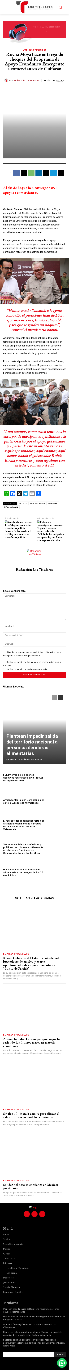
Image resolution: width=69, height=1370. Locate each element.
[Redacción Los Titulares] (6, 80)
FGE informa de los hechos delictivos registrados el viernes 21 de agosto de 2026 (23, 777)
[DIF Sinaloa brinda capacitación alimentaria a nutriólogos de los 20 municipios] (56, 872)
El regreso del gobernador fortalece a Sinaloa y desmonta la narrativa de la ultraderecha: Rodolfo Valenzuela (23, 825)
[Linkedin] (38, 173)
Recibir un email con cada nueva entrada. (26, 669)
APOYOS (23, 503)
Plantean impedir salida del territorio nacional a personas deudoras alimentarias (32, 744)
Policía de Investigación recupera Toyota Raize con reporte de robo (50, 537)
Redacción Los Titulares (26, 80)
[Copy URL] (61, 173)
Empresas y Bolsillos (35, 49)
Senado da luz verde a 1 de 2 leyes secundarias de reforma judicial (18, 534)
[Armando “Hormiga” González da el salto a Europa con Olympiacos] (56, 801)
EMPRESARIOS (37, 503)
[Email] (46, 173)
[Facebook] (16, 173)
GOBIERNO (52, 503)
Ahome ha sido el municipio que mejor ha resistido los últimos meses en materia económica (31, 1042)
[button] (62, 1363)
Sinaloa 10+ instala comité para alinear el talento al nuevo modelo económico (31, 1115)
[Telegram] (53, 173)
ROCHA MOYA (11, 507)
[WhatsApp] (31, 173)
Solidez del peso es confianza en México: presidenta (30, 1186)
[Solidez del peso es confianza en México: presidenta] (34, 1155)
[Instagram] (34, 576)
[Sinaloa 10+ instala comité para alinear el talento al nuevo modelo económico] (34, 1084)
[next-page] (60, 697)
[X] (24, 173)
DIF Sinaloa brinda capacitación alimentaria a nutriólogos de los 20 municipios (23, 872)
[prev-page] (54, 697)
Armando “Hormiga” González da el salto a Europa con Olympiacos (23, 801)
